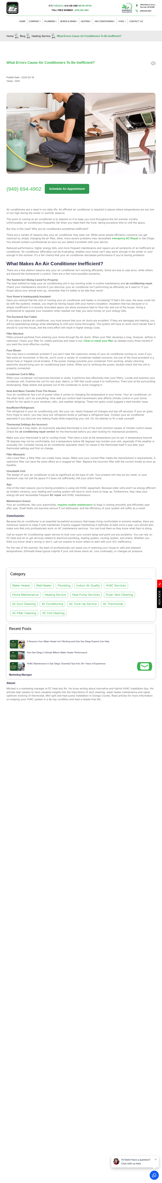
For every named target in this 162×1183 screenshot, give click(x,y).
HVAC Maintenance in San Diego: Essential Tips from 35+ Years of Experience (66, 663)
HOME (22, 21)
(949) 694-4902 (82, 10)
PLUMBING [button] (49, 21)
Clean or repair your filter (98, 340)
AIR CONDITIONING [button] (104, 21)
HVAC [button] (121, 21)
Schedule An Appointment (67, 188)
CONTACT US (136, 21)
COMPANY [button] (34, 21)
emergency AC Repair (125, 238)
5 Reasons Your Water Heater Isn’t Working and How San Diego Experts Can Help (68, 641)
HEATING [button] (85, 21)
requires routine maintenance (75, 504)
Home (10, 36)
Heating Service (41, 36)
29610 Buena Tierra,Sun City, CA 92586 (148, 6)
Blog (22, 36)
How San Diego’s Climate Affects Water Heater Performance (57, 652)
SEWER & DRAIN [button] (68, 21)
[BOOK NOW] (159, 607)
